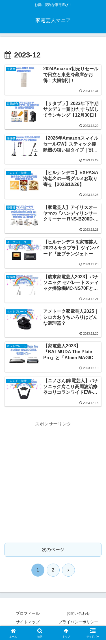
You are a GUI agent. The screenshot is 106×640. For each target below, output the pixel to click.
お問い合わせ (78, 613)
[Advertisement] (53, 481)
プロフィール (28, 613)
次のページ (53, 549)
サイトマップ (28, 622)
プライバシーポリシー (78, 622)
